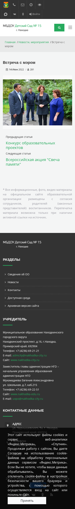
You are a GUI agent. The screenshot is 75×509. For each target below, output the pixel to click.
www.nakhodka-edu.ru (25, 394)
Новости (13, 282)
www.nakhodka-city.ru (25, 360)
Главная (10, 42)
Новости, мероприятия (33, 42)
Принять (27, 500)
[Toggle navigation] (70, 28)
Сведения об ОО (18, 274)
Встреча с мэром (19, 62)
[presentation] (5, 102)
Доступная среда (19, 298)
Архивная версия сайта (23, 306)
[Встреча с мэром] (37, 102)
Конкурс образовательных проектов (30, 145)
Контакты (14, 290)
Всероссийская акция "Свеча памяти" (33, 162)
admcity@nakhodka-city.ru (29, 355)
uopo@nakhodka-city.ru (27, 398)
